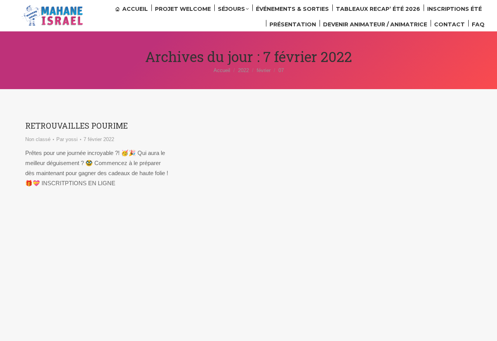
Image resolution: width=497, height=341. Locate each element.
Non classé (37, 139)
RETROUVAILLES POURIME (76, 126)
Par (67, 139)
